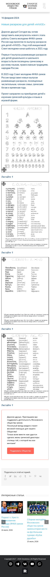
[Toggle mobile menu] (44, 4)
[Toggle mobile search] (44, 7)
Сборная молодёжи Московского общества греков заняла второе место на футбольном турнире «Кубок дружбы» (37, 528)
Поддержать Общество (20, 451)
